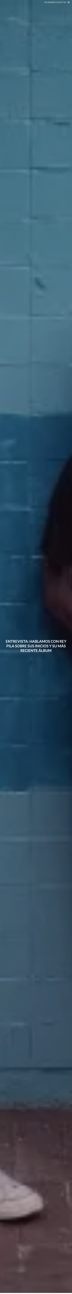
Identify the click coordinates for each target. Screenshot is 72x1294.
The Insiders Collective (55, 2)
